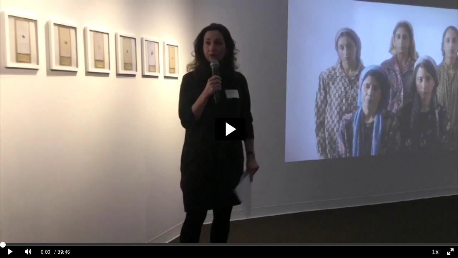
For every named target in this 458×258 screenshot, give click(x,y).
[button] (230, 129)
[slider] (229, 244)
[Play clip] (10, 252)
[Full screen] (450, 252)
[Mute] (28, 252)
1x (435, 251)
